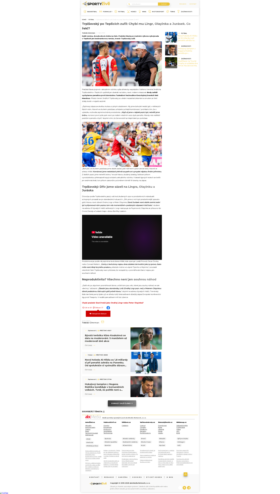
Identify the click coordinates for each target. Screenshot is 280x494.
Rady (87, 431)
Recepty (143, 431)
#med (143, 438)
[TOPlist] (4, 493)
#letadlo (162, 438)
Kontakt (94, 477)
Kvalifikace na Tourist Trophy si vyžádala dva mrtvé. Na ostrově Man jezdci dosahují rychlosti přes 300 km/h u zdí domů (188, 67)
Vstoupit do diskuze (99, 314)
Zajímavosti (186, 11)
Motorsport (158, 11)
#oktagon (181, 442)
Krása (160, 427)
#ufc (179, 445)
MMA (144, 11)
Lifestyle (161, 429)
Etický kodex (154, 477)
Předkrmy (143, 429)
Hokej (133, 11)
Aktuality (88, 425)
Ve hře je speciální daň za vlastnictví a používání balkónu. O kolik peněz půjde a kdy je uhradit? (111, 463)
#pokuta (108, 438)
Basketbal (92, 11)
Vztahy (160, 433)
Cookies (137, 477)
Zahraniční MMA (182, 425)
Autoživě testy (90, 427)
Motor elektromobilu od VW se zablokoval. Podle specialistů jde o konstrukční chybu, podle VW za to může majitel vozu (93, 455)
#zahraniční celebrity (130, 442)
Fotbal (121, 11)
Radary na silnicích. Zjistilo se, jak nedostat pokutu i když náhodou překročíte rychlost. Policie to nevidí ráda (112, 454)
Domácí (106, 425)
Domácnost (162, 425)
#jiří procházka (183, 438)
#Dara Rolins (127, 445)
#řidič (88, 439)
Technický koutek (91, 433)
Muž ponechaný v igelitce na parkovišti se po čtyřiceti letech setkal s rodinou (166, 453)
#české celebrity (129, 438)
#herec (161, 442)
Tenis (172, 11)
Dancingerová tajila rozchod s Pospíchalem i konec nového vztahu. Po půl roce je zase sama (130, 453)
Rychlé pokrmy (145, 433)
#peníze (108, 445)
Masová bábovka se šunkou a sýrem (146, 461)
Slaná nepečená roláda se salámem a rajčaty (148, 456)
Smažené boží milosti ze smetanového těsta (147, 451)
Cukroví (142, 425)
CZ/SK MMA (180, 427)
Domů (84, 19)
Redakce (109, 477)
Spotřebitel (108, 431)
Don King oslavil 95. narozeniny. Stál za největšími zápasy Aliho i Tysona (184, 453)
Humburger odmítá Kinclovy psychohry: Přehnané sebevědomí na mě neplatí (184, 461)
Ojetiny (87, 429)
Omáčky (143, 427)
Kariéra (123, 477)
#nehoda (89, 442)
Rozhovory (107, 429)
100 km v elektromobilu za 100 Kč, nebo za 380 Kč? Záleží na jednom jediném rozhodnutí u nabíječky (93, 466)
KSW (178, 433)
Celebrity (125, 425)
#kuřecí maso (146, 442)
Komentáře (108, 427)
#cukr (143, 445)
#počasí (162, 445)
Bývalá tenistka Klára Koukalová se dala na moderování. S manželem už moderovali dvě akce (106, 338)
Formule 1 (107, 11)
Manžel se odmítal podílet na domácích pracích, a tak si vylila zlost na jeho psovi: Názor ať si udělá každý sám (166, 462)
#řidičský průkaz (92, 446)
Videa (178, 429)
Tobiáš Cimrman (88, 33)
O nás (170, 477)
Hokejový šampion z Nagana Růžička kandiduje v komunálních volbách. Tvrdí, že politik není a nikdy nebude (188, 54)
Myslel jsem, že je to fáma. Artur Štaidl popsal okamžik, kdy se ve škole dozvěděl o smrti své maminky (130, 462)
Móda (160, 431)
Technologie (108, 433)
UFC (177, 431)
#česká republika (111, 442)
